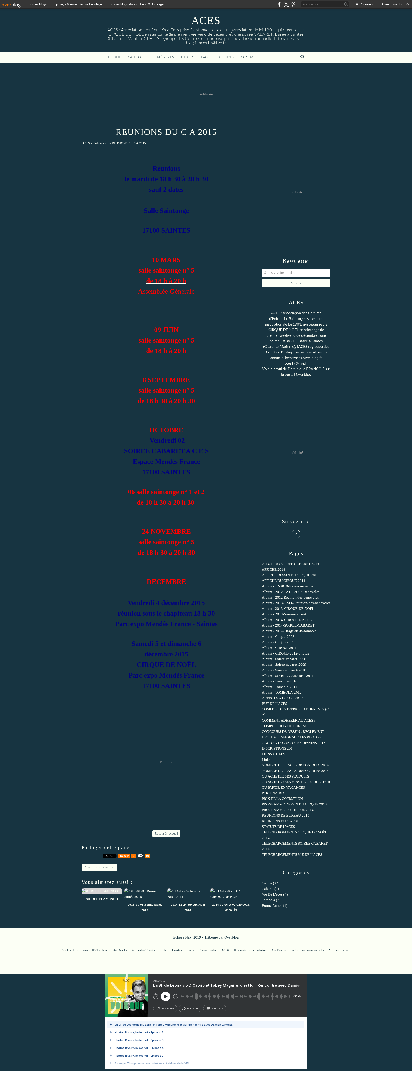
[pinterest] (293, 4)
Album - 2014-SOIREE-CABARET (288, 625)
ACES (206, 20)
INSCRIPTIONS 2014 (278, 748)
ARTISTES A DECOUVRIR (282, 698)
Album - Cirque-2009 (278, 642)
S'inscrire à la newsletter (99, 867)
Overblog (231, 937)
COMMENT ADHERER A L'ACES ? (289, 720)
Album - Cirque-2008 (278, 637)
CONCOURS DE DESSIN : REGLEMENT (293, 732)
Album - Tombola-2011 (279, 687)
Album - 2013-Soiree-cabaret (284, 614)
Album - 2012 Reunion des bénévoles (290, 597)
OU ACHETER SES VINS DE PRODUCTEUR (296, 782)
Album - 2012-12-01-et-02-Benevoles (291, 592)
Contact (248, 57)
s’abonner (168, 1008)
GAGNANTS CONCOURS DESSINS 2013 (293, 743)
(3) (271, 900)
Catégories (137, 57)
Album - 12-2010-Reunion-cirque (287, 586)
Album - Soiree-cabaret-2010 (284, 670)
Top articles (177, 949)
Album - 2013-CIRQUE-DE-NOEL (288, 609)
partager (192, 1008)
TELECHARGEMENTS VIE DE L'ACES (292, 855)
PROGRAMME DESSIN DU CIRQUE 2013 (294, 804)
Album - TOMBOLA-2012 (282, 692)
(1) (275, 906)
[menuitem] (114, 57)
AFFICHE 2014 (273, 569)
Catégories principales (174, 57)
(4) (275, 894)
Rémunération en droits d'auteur (250, 949)
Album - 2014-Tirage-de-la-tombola (289, 631)
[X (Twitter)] (286, 4)
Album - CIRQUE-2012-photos (285, 653)
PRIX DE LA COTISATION (282, 799)
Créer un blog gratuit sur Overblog (149, 949)
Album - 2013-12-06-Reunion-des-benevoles (296, 603)
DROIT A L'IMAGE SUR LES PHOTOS (291, 737)
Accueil (114, 57)
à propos (217, 1008)
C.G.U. (226, 949)
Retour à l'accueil (166, 833)
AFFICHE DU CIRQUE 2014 (283, 581)
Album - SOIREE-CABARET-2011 (288, 676)
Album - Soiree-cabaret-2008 (284, 659)
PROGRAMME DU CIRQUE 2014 (288, 810)
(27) (270, 883)
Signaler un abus (209, 949)
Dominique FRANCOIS (306, 369)
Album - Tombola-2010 (279, 681)
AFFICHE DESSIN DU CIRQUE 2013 (290, 575)
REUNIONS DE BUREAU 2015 (285, 815)
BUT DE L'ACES (274, 704)
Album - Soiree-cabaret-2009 (284, 664)
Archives (226, 57)
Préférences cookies (338, 949)
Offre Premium (278, 949)
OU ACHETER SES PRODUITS (285, 776)
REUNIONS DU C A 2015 (281, 821)
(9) (270, 889)
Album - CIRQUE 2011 (279, 648)
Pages (206, 57)
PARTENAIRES (273, 793)
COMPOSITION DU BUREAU (285, 726)
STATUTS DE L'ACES (278, 827)
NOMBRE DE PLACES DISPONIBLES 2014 (295, 765)
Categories (101, 143)
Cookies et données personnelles (307, 949)
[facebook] (279, 4)
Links (266, 760)
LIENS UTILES (273, 754)
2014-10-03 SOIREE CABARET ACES (291, 564)
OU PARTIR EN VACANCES (283, 787)
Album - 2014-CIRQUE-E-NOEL (287, 620)
